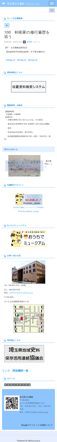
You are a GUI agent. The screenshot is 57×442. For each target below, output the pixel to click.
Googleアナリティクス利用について (37, 425)
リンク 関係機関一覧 (15, 370)
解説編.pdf (32, 59)
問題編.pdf (10, 59)
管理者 (29, 41)
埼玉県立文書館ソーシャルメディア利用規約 (28, 207)
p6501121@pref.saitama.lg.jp (21, 293)
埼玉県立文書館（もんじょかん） (25, 3)
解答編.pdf (21, 59)
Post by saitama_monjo (28, 211)
